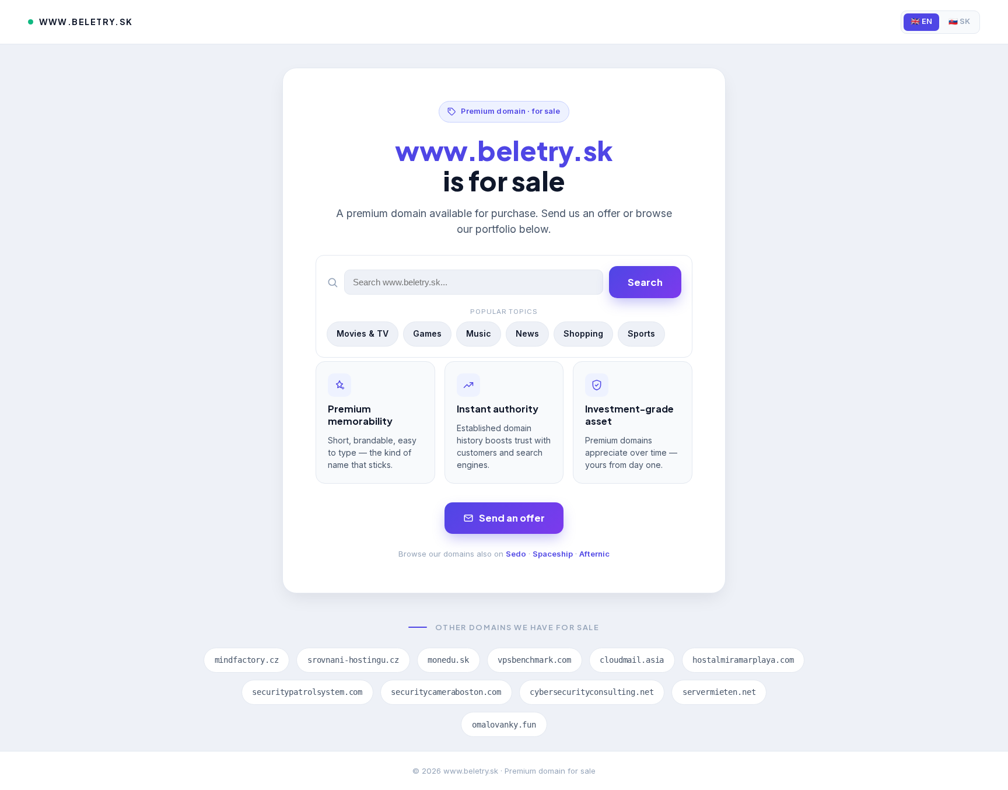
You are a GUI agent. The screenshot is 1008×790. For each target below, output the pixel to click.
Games (427, 333)
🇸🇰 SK (959, 21)
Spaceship (553, 553)
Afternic (594, 553)
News (527, 333)
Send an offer (512, 518)
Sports (641, 333)
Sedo (516, 553)
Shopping (583, 333)
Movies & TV (362, 333)
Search (645, 282)
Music (478, 333)
